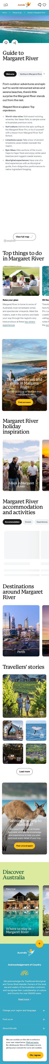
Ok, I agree (35, 1055)
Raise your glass (10, 300)
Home (4, 13)
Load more (24, 771)
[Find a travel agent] (24, 818)
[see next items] (44, 74)
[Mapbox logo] (10, 240)
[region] (24, 209)
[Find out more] (24, 375)
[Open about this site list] (43, 1029)
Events (28, 522)
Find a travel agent (24, 846)
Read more (24, 999)
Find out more (24, 402)
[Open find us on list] (43, 1020)
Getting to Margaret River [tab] (31, 74)
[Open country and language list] (43, 1011)
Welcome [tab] (10, 74)
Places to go (17, 13)
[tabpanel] (24, 128)
